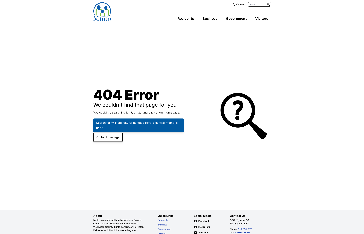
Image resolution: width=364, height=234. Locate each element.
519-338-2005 (242, 232)
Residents (185, 18)
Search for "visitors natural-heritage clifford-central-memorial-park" (137, 125)
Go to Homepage (108, 137)
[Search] (268, 4)
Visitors (261, 18)
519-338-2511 (245, 229)
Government (236, 18)
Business (209, 18)
